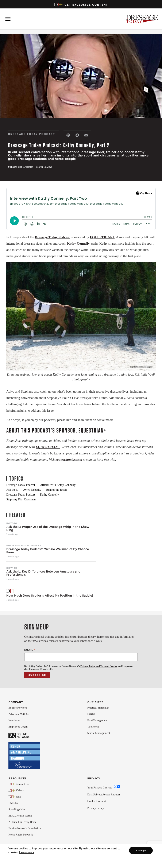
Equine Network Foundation (24, 828)
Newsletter (14, 720)
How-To (11, 523)
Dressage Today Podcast (52, 237)
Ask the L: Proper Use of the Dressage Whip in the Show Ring (47, 528)
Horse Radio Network (20, 834)
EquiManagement (97, 720)
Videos (20, 790)
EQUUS (91, 714)
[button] (68, 135)
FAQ (18, 796)
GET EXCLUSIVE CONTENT (86, 4)
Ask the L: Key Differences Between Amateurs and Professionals (43, 573)
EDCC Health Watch (20, 815)
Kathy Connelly (78, 243)
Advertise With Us (18, 714)
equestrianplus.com (68, 459)
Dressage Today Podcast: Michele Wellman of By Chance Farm (47, 551)
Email (29, 649)
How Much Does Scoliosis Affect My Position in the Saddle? (49, 595)
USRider (13, 802)
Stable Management (98, 732)
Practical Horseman (98, 707)
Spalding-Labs (16, 809)
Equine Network (17, 707)
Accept (140, 850)
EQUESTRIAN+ (102, 237)
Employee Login (18, 726)
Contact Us (22, 784)
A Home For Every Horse (22, 821)
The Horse (93, 726)
